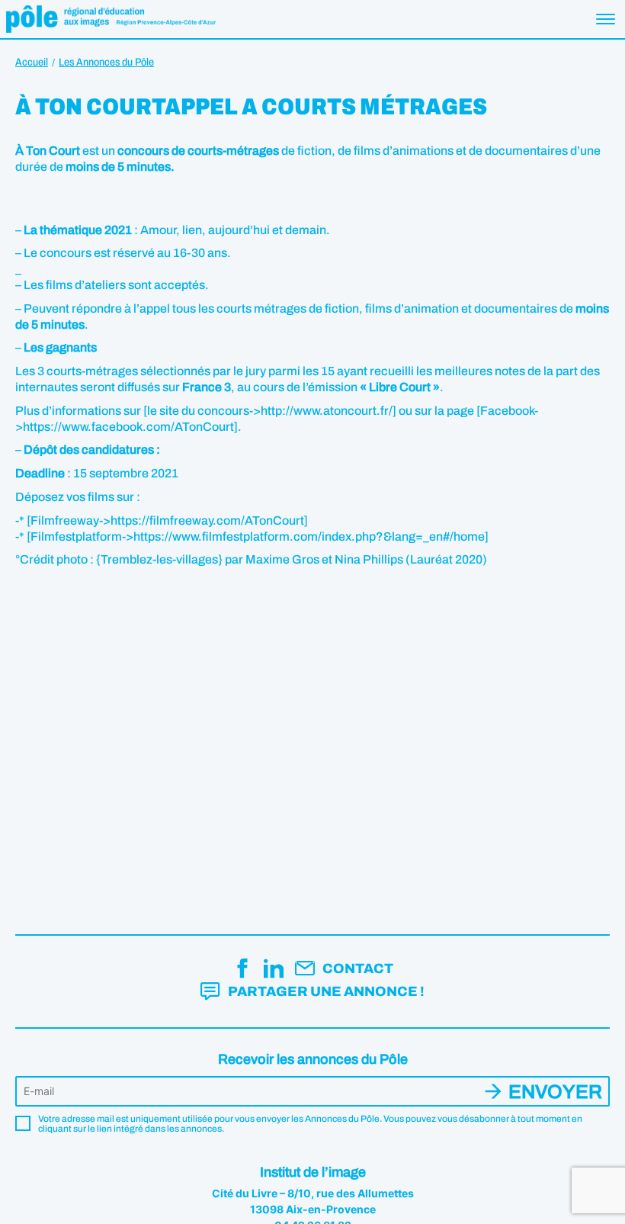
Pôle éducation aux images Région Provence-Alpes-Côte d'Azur (111, 19)
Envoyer (555, 1091)
